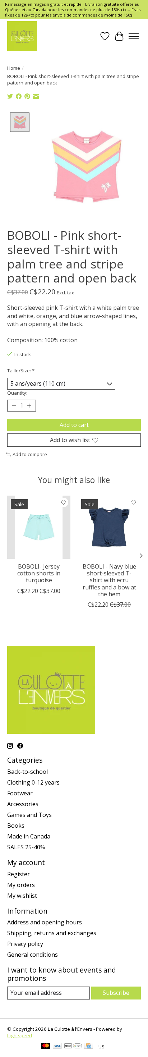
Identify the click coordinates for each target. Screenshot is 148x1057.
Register (18, 874)
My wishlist (22, 896)
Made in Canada (28, 836)
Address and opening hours (44, 922)
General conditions (32, 955)
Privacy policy (25, 944)
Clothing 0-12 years (33, 782)
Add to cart (74, 425)
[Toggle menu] (133, 36)
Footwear (20, 793)
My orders (21, 885)
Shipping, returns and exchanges (51, 933)
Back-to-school (27, 772)
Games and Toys (29, 815)
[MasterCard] (45, 1046)
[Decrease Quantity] (14, 405)
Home (13, 68)
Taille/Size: (20, 370)
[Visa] (57, 1046)
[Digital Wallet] (73, 1046)
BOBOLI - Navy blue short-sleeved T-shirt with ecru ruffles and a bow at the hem (109, 580)
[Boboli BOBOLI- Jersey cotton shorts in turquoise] (38, 527)
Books (15, 825)
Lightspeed (19, 1035)
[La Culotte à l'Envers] (22, 36)
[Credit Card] (88, 1046)
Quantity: (17, 393)
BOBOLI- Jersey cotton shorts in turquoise (38, 573)
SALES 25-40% (26, 847)
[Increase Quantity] (29, 405)
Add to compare (30, 454)
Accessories (22, 804)
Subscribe (116, 993)
